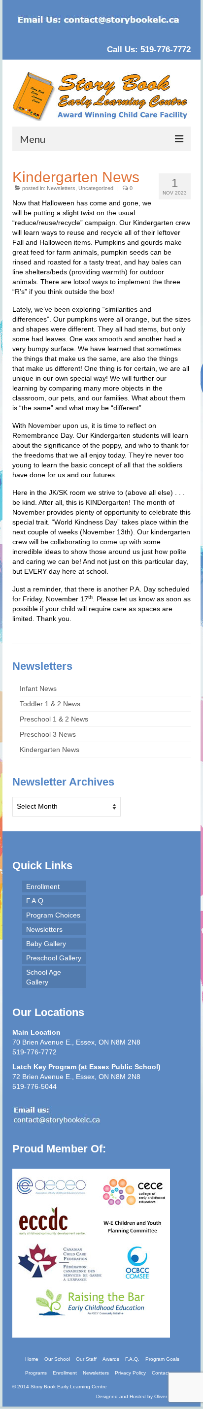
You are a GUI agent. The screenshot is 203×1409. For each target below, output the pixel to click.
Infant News (38, 688)
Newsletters (61, 188)
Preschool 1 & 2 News (54, 719)
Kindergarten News (49, 750)
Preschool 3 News (48, 734)
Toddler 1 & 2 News (50, 704)
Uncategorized (95, 188)
